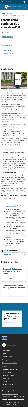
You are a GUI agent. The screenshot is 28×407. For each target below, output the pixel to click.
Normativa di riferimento (7, 36)
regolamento (10, 226)
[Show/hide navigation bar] (2, 7)
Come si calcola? (7, 255)
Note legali (5, 360)
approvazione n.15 (11, 206)
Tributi (9, 13)
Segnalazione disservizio (8, 388)
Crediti (4, 353)
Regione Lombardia (6, 2)
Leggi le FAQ (5, 378)
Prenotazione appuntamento (9, 369)
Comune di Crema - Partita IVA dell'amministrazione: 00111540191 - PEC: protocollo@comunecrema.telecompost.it (13, 396)
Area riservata (6, 350)
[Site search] (25, 7)
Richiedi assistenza (7, 372)
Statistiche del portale (8, 375)
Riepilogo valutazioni (7, 385)
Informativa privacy (7, 357)
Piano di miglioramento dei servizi (11, 391)
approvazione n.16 (11, 211)
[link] (9, 278)
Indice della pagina (7, 46)
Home (3, 13)
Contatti (4, 366)
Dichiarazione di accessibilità (9, 363)
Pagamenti (5, 381)
